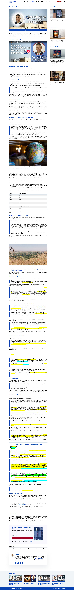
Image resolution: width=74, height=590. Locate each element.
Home (25, 1)
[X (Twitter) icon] (20, 563)
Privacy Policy (30, 541)
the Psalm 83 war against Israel (22, 504)
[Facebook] (61, 1)
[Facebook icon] (15, 563)
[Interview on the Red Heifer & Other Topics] (58, 578)
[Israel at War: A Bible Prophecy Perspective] (15, 578)
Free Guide (58, 1)
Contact (47, 1)
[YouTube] (64, 1)
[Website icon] (18, 563)
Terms (53, 588)
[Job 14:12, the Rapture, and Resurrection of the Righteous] (44, 578)
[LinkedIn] (28, 549)
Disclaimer (63, 588)
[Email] (43, 549)
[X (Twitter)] (21, 549)
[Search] (49, 1)
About (28, 1)
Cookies (59, 588)
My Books (42, 1)
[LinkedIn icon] (17, 563)
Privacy (56, 588)
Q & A (39, 1)
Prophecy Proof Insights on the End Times (35, 558)
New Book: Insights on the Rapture (29, 583)
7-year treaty (36, 269)
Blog (36, 1)
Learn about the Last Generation (55, 43)
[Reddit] (36, 549)
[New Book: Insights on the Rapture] (30, 578)
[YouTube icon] (22, 563)
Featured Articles (32, 1)
